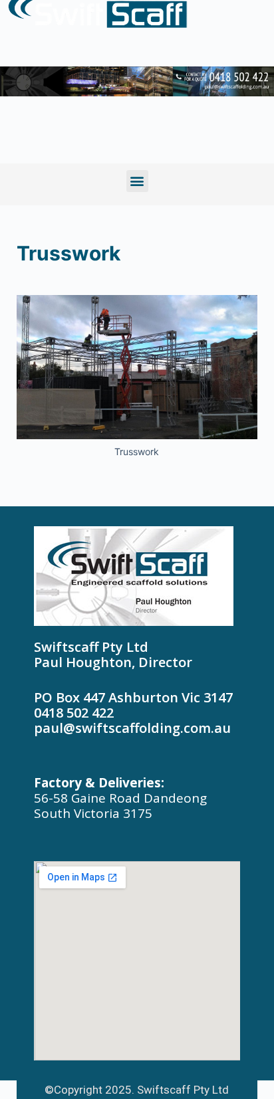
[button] (137, 181)
